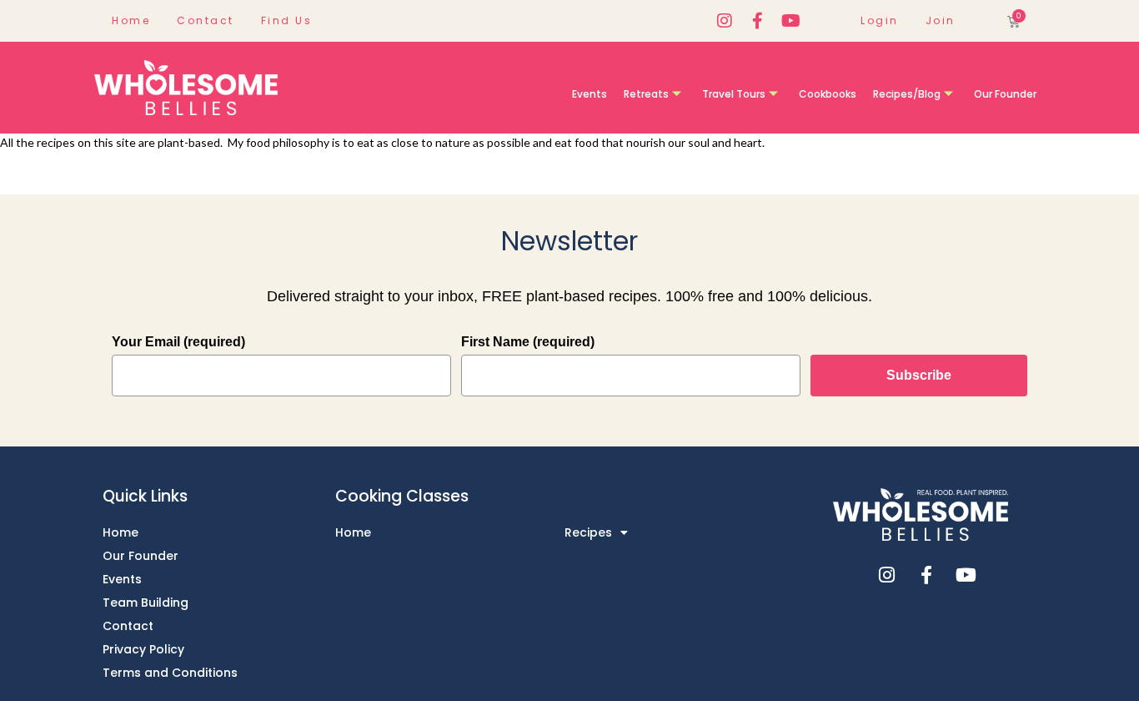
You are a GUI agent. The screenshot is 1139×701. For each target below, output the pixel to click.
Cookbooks (827, 94)
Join (941, 20)
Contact (205, 20)
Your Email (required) (178, 342)
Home (131, 20)
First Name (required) (528, 342)
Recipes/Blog (907, 94)
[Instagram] (724, 21)
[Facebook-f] (758, 21)
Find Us (287, 20)
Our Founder (1005, 94)
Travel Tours (733, 94)
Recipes (588, 532)
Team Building (145, 602)
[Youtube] (791, 21)
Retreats (646, 94)
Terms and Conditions (170, 672)
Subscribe (918, 375)
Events (589, 94)
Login (880, 20)
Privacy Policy (143, 649)
